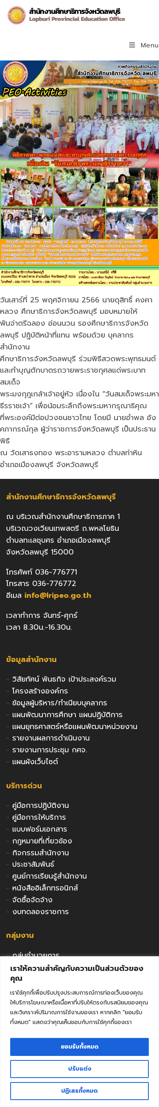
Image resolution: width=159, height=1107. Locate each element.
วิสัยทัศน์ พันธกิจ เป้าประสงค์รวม (64, 679)
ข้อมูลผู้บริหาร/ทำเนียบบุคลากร (59, 703)
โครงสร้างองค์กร (40, 691)
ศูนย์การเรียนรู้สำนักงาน (49, 876)
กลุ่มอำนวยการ (36, 955)
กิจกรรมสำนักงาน (40, 853)
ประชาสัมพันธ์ (33, 864)
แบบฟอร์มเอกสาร (39, 829)
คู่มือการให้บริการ (39, 817)
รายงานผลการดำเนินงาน (51, 738)
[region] (79, 1031)
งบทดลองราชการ (40, 911)
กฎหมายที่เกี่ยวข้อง (42, 841)
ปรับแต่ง (79, 1069)
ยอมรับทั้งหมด (80, 1046)
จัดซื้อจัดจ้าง (32, 900)
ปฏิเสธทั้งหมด (79, 1091)
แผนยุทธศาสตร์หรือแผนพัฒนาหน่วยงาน (74, 726)
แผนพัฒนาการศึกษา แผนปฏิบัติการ (67, 714)
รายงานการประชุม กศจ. (49, 750)
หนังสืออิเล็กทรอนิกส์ (45, 888)
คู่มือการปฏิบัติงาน (40, 805)
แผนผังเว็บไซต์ (35, 761)
